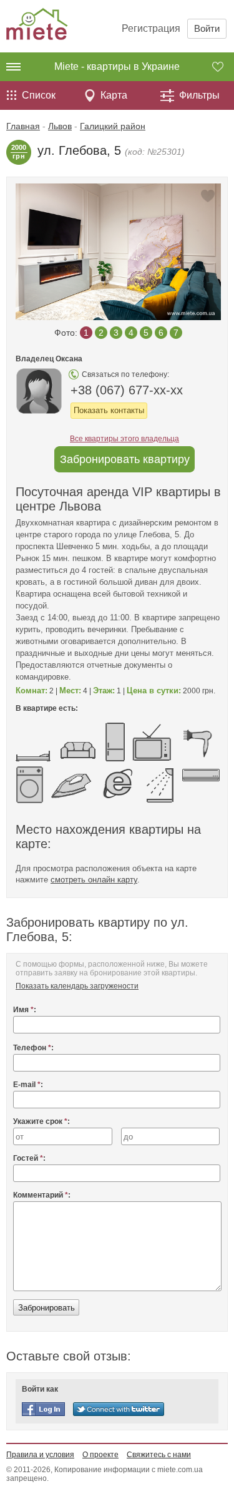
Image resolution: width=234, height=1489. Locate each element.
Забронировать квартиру (125, 459)
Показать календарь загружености (77, 986)
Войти (207, 28)
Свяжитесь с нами (159, 1454)
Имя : (24, 1009)
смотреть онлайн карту (94, 879)
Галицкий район (112, 126)
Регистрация (151, 28)
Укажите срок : (41, 1121)
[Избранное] (223, 66)
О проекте (100, 1454)
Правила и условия (40, 1454)
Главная (23, 126)
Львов (60, 126)
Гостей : (29, 1158)
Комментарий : (42, 1195)
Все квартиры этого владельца (124, 438)
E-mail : (28, 1084)
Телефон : (33, 1047)
